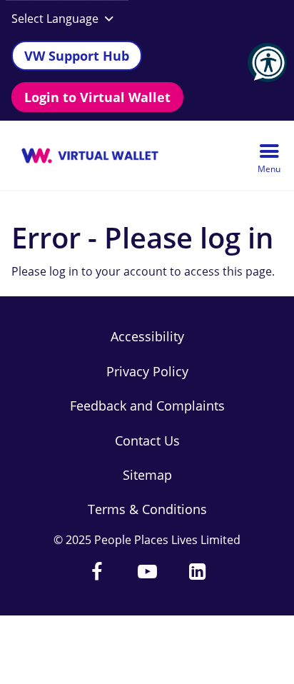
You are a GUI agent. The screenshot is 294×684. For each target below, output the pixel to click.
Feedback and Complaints (147, 405)
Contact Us (147, 440)
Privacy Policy (147, 371)
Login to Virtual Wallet (97, 97)
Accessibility (147, 336)
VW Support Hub (76, 55)
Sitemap (147, 474)
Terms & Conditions (147, 509)
